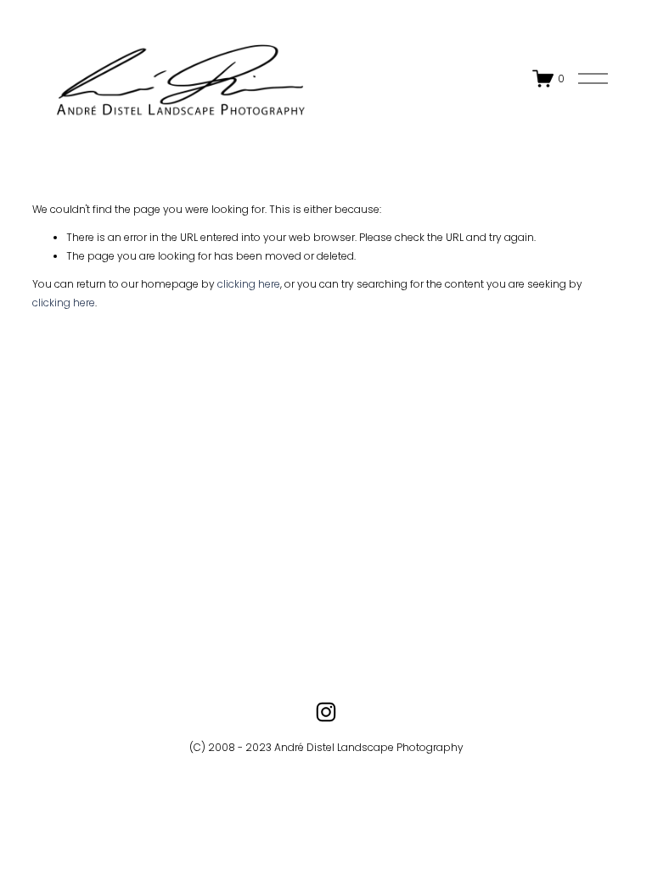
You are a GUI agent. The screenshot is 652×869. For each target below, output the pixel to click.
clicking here (248, 284)
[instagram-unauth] (326, 712)
